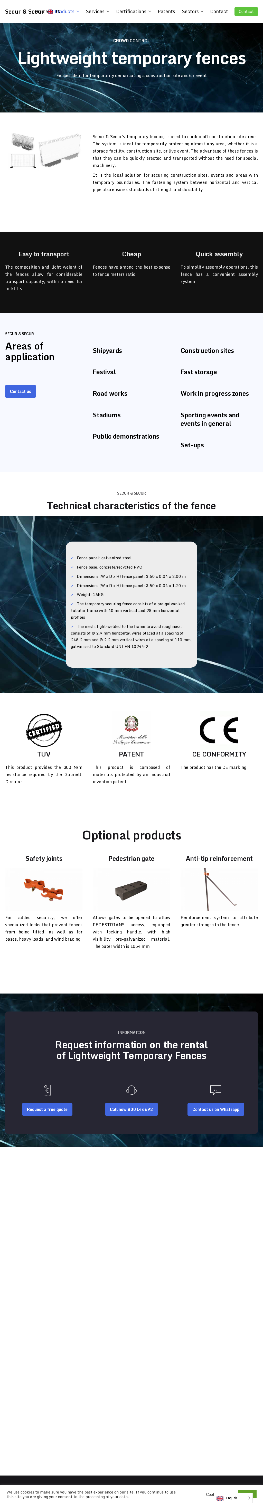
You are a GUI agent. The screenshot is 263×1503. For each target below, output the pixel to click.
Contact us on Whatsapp (215, 1109)
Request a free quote (47, 1109)
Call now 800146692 (131, 1109)
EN (57, 11)
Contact (246, 11)
